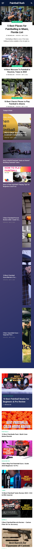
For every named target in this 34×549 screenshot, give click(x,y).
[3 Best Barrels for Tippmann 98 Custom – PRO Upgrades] (17, 538)
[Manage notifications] (3, 545)
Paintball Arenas (17, 66)
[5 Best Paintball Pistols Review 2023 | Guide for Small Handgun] (26, 220)
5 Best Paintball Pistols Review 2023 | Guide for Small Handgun (11, 220)
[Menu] (3, 3)
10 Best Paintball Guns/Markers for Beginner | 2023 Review (11, 277)
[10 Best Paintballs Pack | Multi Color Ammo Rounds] (17, 420)
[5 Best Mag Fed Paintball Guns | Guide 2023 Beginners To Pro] (17, 449)
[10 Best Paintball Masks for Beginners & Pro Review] (17, 383)
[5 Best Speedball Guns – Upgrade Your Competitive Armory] (26, 335)
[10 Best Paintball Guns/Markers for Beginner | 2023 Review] (26, 277)
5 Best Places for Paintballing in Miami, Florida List (17, 29)
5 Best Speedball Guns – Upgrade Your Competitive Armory (11, 335)
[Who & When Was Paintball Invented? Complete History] (17, 127)
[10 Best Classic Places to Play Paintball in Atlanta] (17, 89)
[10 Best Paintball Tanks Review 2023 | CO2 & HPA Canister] (17, 479)
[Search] (31, 3)
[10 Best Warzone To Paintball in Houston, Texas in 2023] (17, 57)
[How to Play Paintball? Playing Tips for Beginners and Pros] (17, 174)
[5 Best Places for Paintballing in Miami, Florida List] (17, 15)
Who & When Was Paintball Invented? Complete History (15, 134)
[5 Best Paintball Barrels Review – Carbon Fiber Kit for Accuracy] (17, 508)
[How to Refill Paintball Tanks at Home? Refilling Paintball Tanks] (17, 150)
